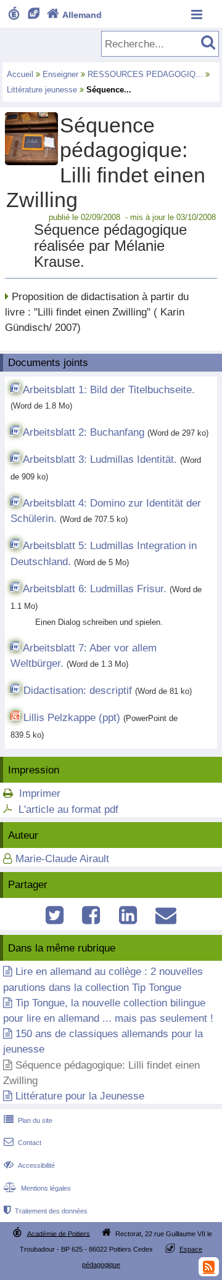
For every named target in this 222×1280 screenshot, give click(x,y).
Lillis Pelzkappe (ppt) (71, 718)
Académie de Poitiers (58, 1233)
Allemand (74, 15)
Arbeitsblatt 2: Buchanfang (83, 432)
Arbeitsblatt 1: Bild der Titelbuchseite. (109, 390)
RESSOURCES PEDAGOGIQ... (145, 74)
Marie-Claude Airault (62, 859)
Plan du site (28, 1120)
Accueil (20, 74)
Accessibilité (29, 1165)
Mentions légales (37, 1188)
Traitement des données (46, 1211)
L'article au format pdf (68, 809)
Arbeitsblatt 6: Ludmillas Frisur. (94, 589)
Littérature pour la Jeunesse (79, 1096)
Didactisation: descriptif (77, 690)
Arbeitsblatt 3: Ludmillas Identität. (100, 459)
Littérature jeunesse (42, 89)
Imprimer (39, 793)
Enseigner (60, 74)
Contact (22, 1142)
